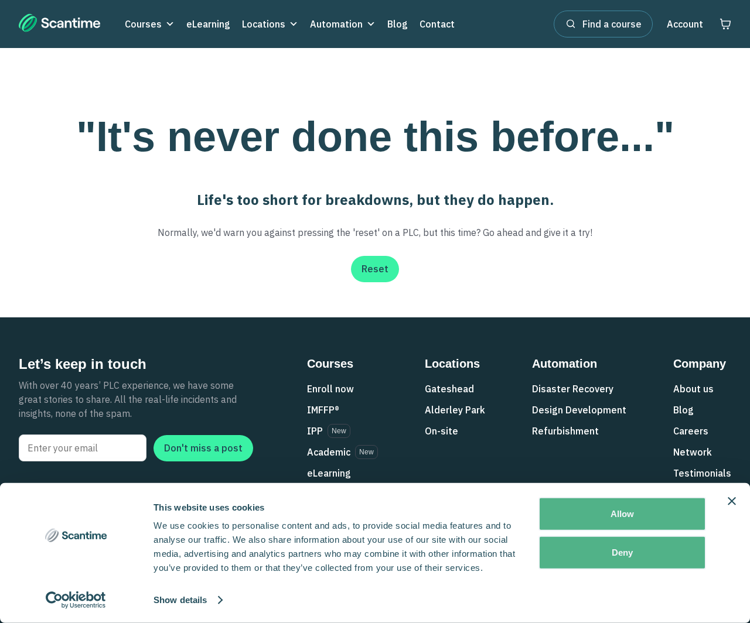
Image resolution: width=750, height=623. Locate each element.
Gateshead (449, 389)
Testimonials (702, 473)
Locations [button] (263, 24)
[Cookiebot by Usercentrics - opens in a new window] (76, 600)
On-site (441, 431)
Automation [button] (336, 24)
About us (693, 389)
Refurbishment (565, 431)
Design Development (579, 410)
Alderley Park (455, 410)
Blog (397, 24)
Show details (180, 600)
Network (692, 452)
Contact (437, 24)
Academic (328, 452)
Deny (622, 552)
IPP (315, 431)
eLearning (208, 24)
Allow (622, 514)
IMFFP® (323, 410)
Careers (690, 431)
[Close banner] (732, 501)
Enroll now (330, 389)
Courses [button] (143, 24)
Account (685, 24)
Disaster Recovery (572, 389)
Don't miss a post (203, 448)
